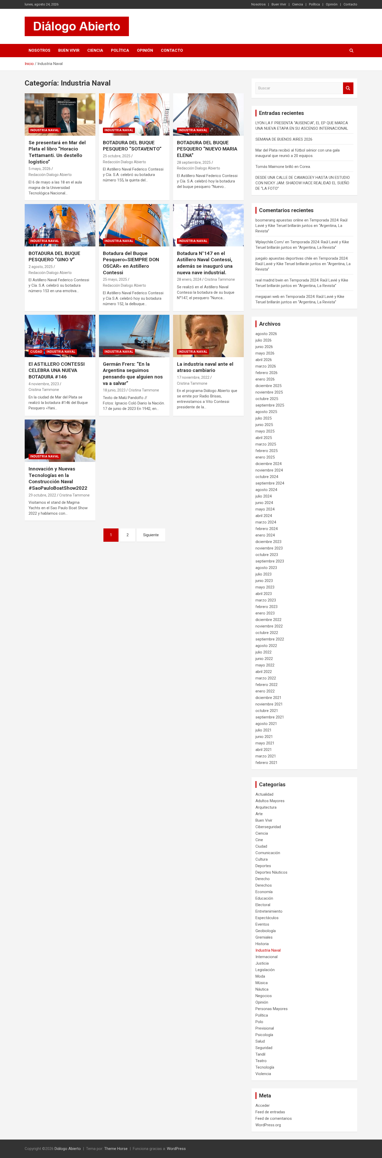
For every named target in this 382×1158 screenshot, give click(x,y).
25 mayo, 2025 (115, 279)
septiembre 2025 (269, 405)
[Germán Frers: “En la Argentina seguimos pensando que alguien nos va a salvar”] (134, 336)
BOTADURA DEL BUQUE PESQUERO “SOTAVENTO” (132, 146)
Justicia (262, 963)
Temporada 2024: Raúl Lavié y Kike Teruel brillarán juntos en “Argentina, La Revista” (301, 225)
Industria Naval (44, 130)
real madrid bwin (269, 280)
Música (261, 982)
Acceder (262, 1105)
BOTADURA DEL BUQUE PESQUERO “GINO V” (54, 256)
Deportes (263, 865)
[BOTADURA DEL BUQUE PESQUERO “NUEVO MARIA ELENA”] (208, 114)
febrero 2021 (266, 762)
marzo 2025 (265, 444)
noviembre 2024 (269, 470)
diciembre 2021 (268, 697)
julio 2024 (263, 496)
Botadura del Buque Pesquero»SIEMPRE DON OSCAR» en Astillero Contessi (131, 263)
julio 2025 (263, 418)
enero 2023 (265, 613)
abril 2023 (263, 593)
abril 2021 (263, 749)
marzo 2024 (265, 522)
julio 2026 (263, 340)
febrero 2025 (266, 450)
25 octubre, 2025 (116, 156)
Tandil (260, 1054)
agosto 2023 (266, 567)
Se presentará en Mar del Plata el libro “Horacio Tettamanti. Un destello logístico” (57, 152)
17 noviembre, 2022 (193, 377)
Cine (259, 840)
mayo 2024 (264, 509)
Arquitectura (265, 807)
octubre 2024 (266, 476)
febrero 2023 (266, 606)
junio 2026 (264, 346)
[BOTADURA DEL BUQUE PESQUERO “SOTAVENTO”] (134, 114)
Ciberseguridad (268, 827)
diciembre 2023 (268, 541)
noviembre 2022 (269, 626)
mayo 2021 (264, 743)
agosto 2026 (266, 333)
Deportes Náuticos (271, 872)
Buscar (348, 88)
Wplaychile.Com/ (269, 242)
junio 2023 (264, 580)
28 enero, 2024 (189, 279)
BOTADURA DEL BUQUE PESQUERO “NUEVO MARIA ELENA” (207, 149)
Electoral (262, 904)
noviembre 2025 (269, 392)
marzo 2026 (265, 366)
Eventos (262, 924)
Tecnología (264, 1067)
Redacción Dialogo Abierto (50, 175)
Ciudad (36, 352)
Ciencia (297, 4)
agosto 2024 (266, 489)
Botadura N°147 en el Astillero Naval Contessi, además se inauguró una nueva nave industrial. (205, 263)
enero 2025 (265, 457)
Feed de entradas (270, 1112)
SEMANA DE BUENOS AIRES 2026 (283, 139)
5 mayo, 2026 (40, 169)
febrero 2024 (266, 528)
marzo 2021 (265, 756)
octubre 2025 (266, 398)
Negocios (263, 995)
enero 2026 (265, 379)
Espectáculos (267, 917)
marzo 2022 (265, 678)
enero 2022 (265, 691)
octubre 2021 (266, 710)
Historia (262, 943)
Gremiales (264, 937)
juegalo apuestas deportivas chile (283, 258)
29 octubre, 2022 (42, 495)
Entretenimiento (268, 911)
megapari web (267, 296)
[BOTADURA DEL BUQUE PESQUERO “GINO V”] (59, 225)
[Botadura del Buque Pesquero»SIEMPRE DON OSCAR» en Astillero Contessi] (134, 225)
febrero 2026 (266, 372)
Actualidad (264, 794)
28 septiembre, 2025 (194, 162)
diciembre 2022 (268, 619)
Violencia (263, 1073)
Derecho (262, 878)
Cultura (261, 859)
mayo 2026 (264, 353)
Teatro (261, 1060)
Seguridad (263, 1047)
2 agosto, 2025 (41, 267)
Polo (259, 1021)
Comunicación (267, 852)
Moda (260, 976)
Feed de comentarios (273, 1118)
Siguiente (151, 535)
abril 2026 (263, 359)
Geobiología (265, 930)
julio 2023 (263, 574)
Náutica (261, 989)
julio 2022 (263, 652)
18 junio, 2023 (114, 390)
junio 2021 (264, 736)
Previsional (264, 1028)
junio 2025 (264, 424)
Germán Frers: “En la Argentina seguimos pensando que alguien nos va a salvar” (133, 373)
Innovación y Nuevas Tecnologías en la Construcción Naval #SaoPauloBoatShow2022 (58, 478)
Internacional (266, 956)
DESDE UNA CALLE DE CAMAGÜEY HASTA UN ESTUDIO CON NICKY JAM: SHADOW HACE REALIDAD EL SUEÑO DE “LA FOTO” (302, 183)
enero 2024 (265, 535)
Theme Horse (116, 1148)
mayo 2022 (264, 665)
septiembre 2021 (269, 717)
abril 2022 (263, 671)
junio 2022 (264, 658)
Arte (259, 814)
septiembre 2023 (269, 561)
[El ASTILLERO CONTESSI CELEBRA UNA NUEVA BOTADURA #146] (59, 336)
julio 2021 (263, 730)
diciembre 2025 (268, 385)
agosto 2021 (266, 723)
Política (314, 4)
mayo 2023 (264, 587)
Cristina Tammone (220, 279)
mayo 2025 (264, 431)
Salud (260, 1041)
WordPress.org (268, 1125)
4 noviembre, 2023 (44, 384)
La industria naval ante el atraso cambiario (205, 367)
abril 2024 (263, 515)
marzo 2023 (265, 600)
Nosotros (258, 4)
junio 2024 (264, 502)
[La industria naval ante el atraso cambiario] (208, 336)
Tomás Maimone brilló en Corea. (283, 166)
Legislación (265, 969)
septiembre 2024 (269, 483)
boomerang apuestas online (279, 220)
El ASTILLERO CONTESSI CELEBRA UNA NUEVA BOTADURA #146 (57, 370)
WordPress (176, 1148)
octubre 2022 (266, 632)
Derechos (263, 885)
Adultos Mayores (270, 801)
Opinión (332, 4)
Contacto (350, 4)
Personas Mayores (271, 1008)
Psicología (264, 1034)
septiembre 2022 (269, 639)
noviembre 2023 (269, 548)
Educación (264, 898)
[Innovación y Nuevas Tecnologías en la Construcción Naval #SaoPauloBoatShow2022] (59, 440)
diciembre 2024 (268, 463)
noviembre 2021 (269, 704)
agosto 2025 (266, 411)
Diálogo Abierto (68, 1148)
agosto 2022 (266, 645)
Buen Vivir (279, 4)
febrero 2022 (266, 684)
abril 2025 (263, 437)
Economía (264, 891)
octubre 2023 (266, 554)
